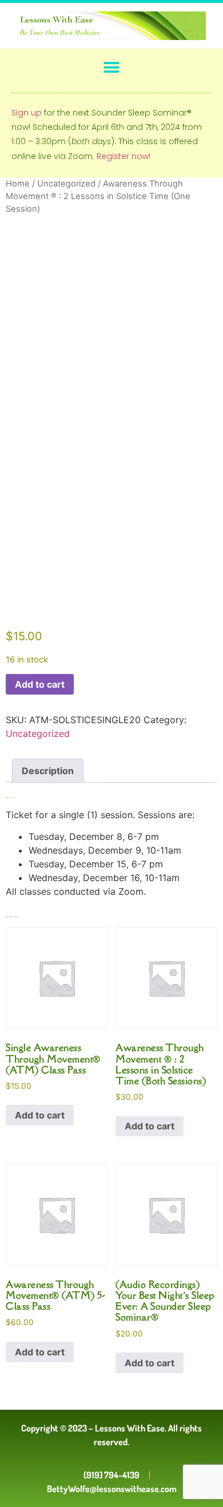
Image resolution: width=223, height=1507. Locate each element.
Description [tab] (48, 770)
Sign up (26, 112)
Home (18, 184)
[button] (112, 67)
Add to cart (40, 684)
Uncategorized (66, 184)
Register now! (123, 156)
